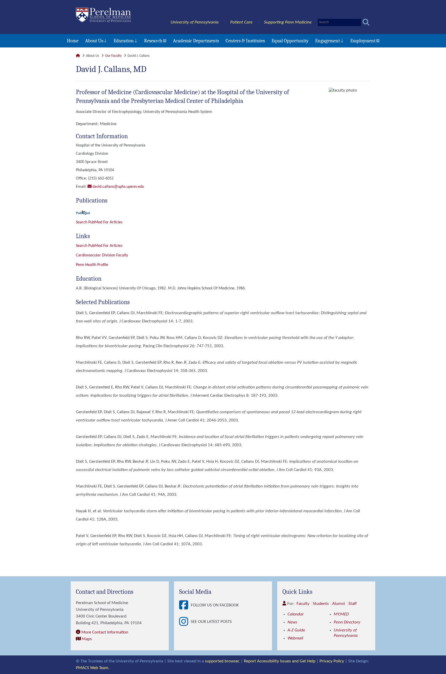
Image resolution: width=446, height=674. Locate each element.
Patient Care (241, 22)
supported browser (222, 661)
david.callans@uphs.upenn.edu (118, 187)
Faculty (303, 604)
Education (124, 41)
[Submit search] (366, 22)
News (292, 622)
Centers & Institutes (245, 41)
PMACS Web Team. (92, 668)
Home (72, 41)
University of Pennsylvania (195, 22)
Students (321, 604)
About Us (94, 41)
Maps (87, 639)
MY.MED (341, 614)
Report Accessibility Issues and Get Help (279, 661)
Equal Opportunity (290, 41)
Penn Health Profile (92, 265)
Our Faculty (113, 56)
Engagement (327, 41)
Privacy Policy (332, 661)
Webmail (295, 638)
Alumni (338, 604)
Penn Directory (347, 622)
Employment (363, 41)
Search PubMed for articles (99, 246)
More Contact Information (104, 632)
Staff (352, 604)
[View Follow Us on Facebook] (185, 605)
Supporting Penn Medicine (288, 22)
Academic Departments (196, 41)
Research (153, 41)
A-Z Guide (296, 630)
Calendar (296, 614)
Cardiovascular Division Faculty (102, 255)
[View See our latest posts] (185, 622)
